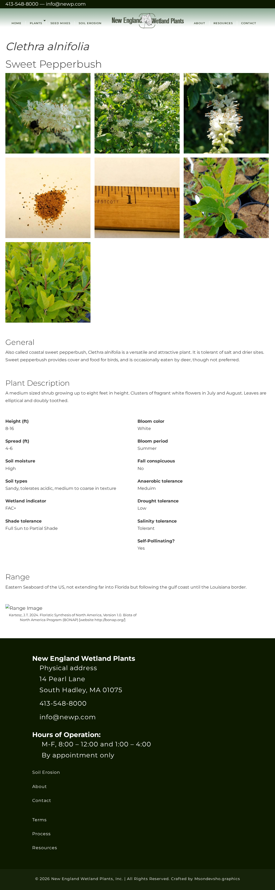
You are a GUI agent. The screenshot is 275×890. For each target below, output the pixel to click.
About (39, 786)
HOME (16, 23)
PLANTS (36, 23)
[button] (44, 23)
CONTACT (248, 23)
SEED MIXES (60, 23)
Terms (39, 819)
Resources (44, 847)
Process (41, 833)
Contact (41, 800)
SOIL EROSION (90, 23)
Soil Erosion (46, 772)
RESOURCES (223, 23)
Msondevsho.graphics (217, 878)
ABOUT (199, 23)
